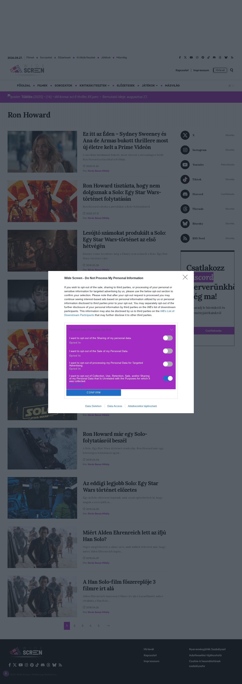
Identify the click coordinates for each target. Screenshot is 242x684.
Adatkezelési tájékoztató (142, 406)
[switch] (168, 337)
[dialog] (121, 342)
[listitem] (121, 330)
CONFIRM (94, 392)
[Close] (186, 278)
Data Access (114, 406)
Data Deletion (93, 406)
